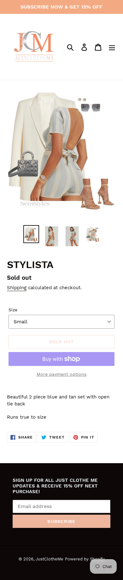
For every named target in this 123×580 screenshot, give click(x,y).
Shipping (16, 287)
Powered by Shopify (85, 559)
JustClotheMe (49, 559)
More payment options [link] (61, 374)
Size (13, 309)
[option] (31, 234)
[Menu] (112, 47)
